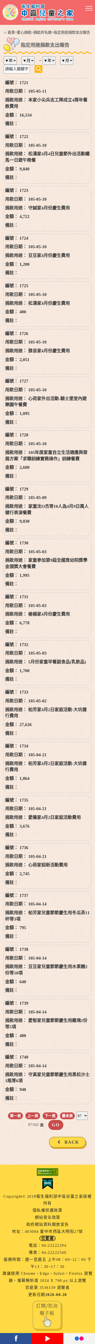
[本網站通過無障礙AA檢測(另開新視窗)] (47, 1172)
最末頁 (67, 1116)
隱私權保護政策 (48, 1210)
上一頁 (32, 1116)
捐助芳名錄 (42, 32)
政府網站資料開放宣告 (47, 1224)
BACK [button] (72, 1142)
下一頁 (50, 1116)
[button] (89, 8)
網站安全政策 (47, 1217)
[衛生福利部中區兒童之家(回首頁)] (38, 12)
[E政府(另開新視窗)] (47, 1184)
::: (5, 32)
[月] (29, 60)
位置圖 (47, 1238)
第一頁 (15, 1116)
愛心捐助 (24, 32)
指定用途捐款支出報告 (72, 32)
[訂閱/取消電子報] (47, 1315)
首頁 (11, 32)
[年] (12, 60)
